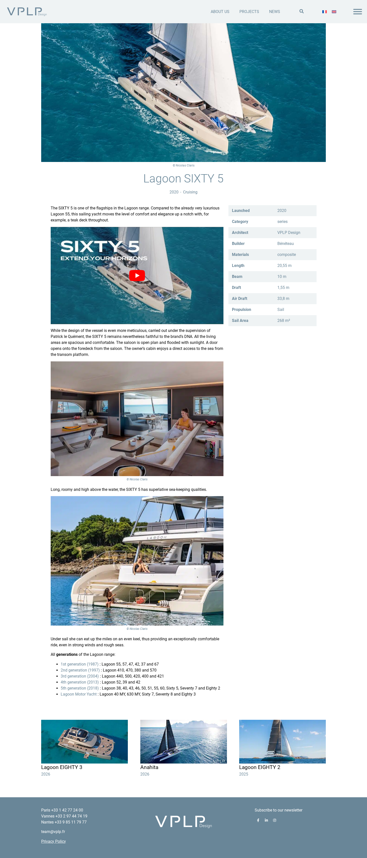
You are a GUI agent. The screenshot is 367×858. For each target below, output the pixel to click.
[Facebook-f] (258, 820)
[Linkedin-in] (266, 820)
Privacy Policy (53, 841)
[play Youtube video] (137, 275)
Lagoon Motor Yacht (79, 694)
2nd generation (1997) (80, 670)
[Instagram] (274, 820)
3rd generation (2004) (80, 676)
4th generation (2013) (80, 682)
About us (220, 11)
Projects (249, 11)
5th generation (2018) (80, 688)
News (274, 11)
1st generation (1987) (80, 664)
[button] (301, 11)
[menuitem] (324, 12)
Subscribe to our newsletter (278, 810)
